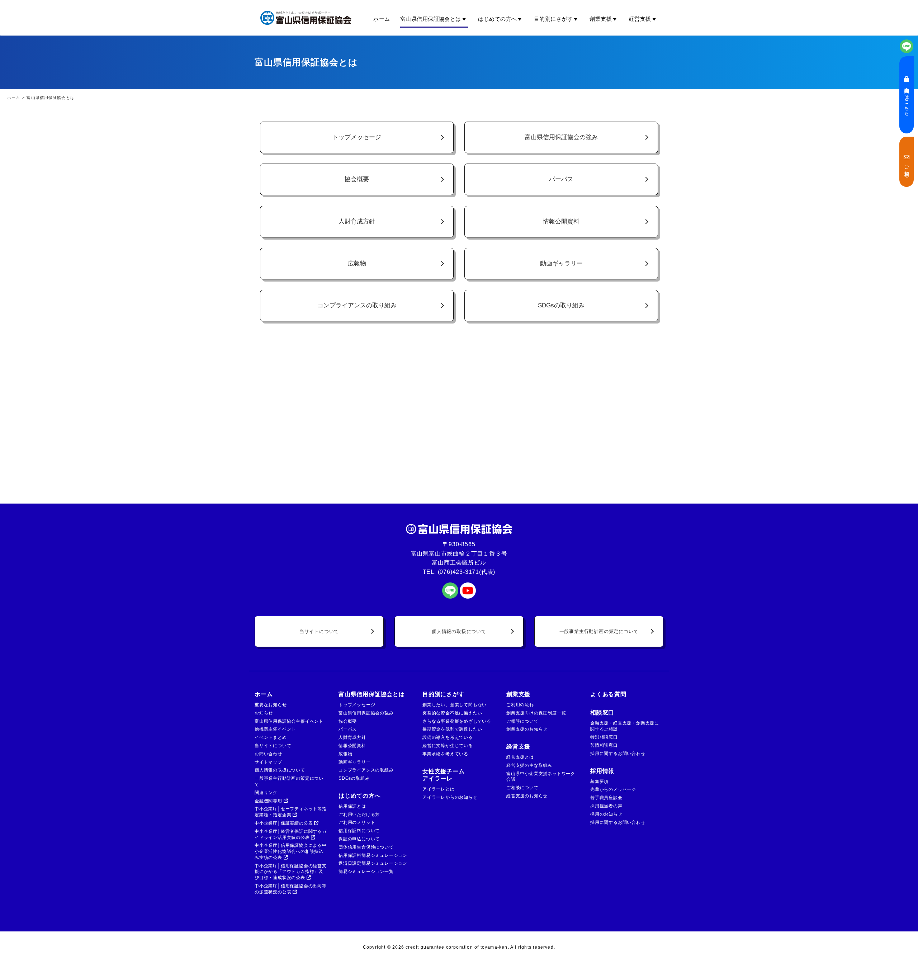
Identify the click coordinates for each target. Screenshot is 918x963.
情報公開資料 (561, 221)
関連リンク (266, 792)
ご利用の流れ (520, 704)
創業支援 (601, 18)
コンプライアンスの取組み (366, 770)
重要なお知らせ (271, 704)
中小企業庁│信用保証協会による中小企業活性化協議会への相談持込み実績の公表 (291, 851)
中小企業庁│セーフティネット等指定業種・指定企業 (291, 811)
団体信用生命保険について (366, 847)
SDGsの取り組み (561, 305)
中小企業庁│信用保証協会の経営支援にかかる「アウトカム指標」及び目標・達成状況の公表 (291, 872)
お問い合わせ (268, 753)
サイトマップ (268, 762)
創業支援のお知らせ (527, 729)
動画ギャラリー (561, 263)
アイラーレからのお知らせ (450, 797)
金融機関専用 (269, 800)
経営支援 (640, 18)
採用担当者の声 (606, 805)
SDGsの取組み (354, 778)
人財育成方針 (357, 221)
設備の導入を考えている (447, 737)
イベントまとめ (271, 737)
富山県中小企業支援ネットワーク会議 (540, 776)
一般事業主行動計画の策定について (599, 631)
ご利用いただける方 (359, 814)
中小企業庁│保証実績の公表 (284, 823)
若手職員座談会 (606, 797)
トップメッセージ (356, 137)
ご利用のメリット (357, 822)
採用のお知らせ (606, 814)
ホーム (381, 18)
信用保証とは (352, 806)
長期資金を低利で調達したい (452, 729)
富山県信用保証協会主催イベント (289, 721)
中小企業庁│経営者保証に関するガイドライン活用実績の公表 (291, 834)
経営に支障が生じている (447, 745)
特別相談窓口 (604, 737)
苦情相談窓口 (604, 745)
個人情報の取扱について (459, 631)
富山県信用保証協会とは (430, 18)
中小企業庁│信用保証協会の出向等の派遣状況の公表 (291, 888)
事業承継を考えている (445, 753)
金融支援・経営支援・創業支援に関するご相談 (624, 726)
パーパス (561, 179)
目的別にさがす (553, 18)
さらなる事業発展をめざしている (456, 721)
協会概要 (357, 179)
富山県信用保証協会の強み (561, 137)
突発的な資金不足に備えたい (452, 713)
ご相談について (522, 721)
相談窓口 (602, 712)
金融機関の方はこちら (906, 98)
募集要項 (599, 781)
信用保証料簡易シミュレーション (373, 855)
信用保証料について (359, 830)
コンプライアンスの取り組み (357, 305)
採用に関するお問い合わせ (617, 753)
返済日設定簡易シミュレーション (373, 863)
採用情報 (602, 771)
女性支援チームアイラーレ (443, 775)
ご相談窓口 (906, 165)
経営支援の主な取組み (529, 765)
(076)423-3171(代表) (467, 572)
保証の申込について (359, 838)
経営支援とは (520, 757)
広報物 (357, 263)
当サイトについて (319, 631)
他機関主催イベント (275, 729)
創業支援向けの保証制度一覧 (536, 713)
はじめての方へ (497, 18)
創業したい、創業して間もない (454, 704)
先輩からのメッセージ (613, 789)
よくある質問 (608, 694)
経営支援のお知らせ (527, 795)
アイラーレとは (438, 789)
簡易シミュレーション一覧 (366, 871)
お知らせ (264, 713)
